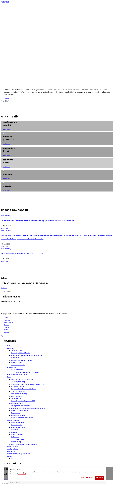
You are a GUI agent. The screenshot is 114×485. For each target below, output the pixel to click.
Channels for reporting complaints (18, 454)
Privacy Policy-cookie (18, 391)
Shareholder (15, 358)
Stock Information (16, 425)
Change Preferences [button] (86, 477)
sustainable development (15, 403)
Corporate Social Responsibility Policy (23, 389)
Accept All (99, 477)
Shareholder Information (19, 427)
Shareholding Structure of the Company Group (26, 355)
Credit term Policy (17, 398)
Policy (9, 377)
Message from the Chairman (20, 406)
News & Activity (12, 446)
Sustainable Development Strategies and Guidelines (28, 408)
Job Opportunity (12, 449)
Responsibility (15, 413)
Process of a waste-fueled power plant (26, 372)
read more (6, 129)
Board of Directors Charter (19, 410)
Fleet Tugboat (8, 322)
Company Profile (16, 350)
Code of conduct (16, 396)
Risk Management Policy (19, 394)
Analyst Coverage (17, 434)
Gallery (6, 327)
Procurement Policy (17, 386)
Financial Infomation (17, 422)
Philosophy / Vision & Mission (20, 353)
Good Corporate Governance (17, 374)
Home (6, 317)
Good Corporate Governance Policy (22, 379)
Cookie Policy (22, 474)
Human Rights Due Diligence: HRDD (23, 401)
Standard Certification (18, 415)
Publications (15, 437)
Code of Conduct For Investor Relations (24, 444)
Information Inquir (16, 442)
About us (7, 320)
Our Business (11, 367)
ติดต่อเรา (4, 288)
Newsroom (14, 430)
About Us (10, 348)
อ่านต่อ (6, 98)
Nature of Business (17, 370)
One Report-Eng (19, 439)
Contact (6, 332)
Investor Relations (13, 420)
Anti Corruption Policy (18, 382)
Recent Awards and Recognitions (22, 418)
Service (6, 325)
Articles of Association (18, 365)
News (6, 329)
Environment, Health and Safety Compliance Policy (28, 384)
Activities (14, 432)
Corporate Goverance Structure (21, 360)
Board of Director (16, 362)
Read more (4, 228)
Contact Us (11, 451)
